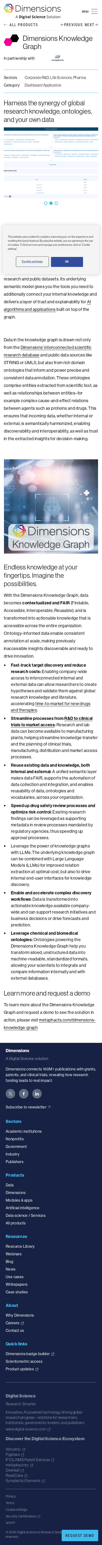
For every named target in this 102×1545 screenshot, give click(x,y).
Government (16, 1146)
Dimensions (16, 1192)
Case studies (17, 1292)
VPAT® (10, 1523)
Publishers (14, 1161)
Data (10, 1185)
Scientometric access (24, 1361)
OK (67, 262)
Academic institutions (24, 1131)
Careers (12, 1322)
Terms (10, 1503)
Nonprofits (15, 1138)
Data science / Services (26, 1215)
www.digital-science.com (26, 1429)
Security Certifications (21, 1516)
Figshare (13, 1454)
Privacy (11, 1496)
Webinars (14, 1253)
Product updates (20, 1369)
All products (16, 1223)
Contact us (15, 1330)
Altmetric (13, 1449)
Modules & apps (19, 1200)
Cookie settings (16, 1509)
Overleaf (12, 1470)
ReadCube (14, 1475)
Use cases (15, 1276)
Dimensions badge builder (28, 1353)
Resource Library (20, 1246)
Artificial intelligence (22, 1207)
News (11, 1269)
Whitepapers (17, 1284)
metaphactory (17, 1465)
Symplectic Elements (23, 1480)
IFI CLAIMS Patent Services (28, 1459)
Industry (12, 1154)
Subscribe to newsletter (26, 1107)
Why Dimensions (20, 1315)
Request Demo (79, 1535)
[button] (45, 203)
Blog (10, 1261)
